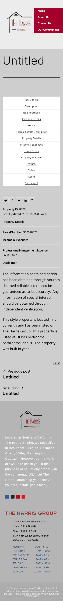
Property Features (31, 157)
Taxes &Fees (31, 151)
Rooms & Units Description (31, 131)
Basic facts (31, 99)
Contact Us (44, 23)
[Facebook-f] (7, 497)
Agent (31, 176)
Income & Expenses (31, 144)
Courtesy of (31, 183)
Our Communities (48, 29)
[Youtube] (23, 497)
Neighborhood (31, 112)
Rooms (32, 125)
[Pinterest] (18, 497)
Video (31, 170)
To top (56, 362)
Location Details (31, 119)
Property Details (31, 138)
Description (31, 106)
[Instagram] (13, 497)
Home (41, 10)
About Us (43, 17)
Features (31, 163)
